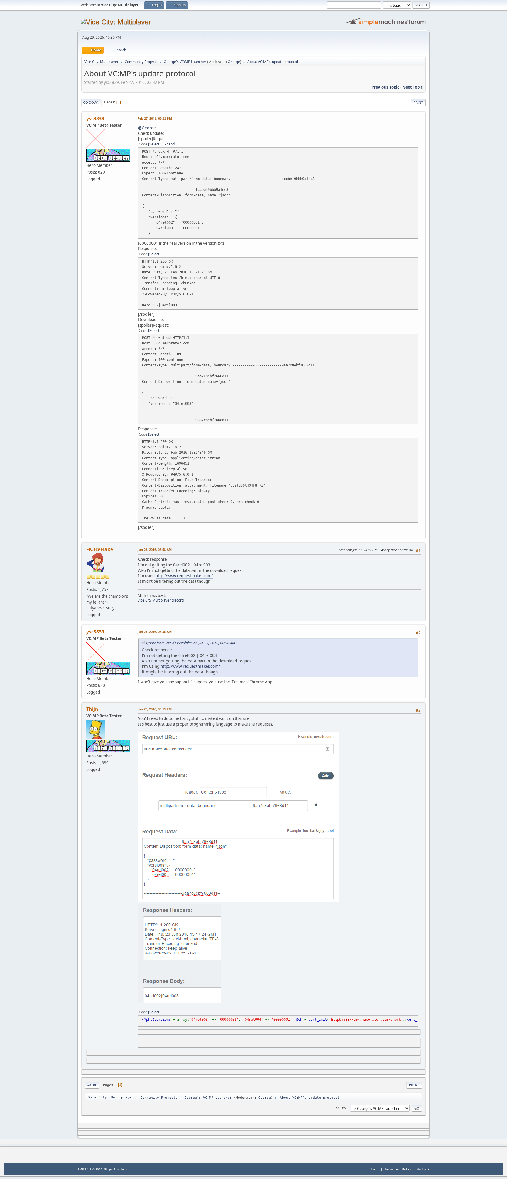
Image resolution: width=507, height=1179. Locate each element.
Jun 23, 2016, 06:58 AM (155, 549)
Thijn (92, 709)
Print (418, 102)
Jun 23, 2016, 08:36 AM (155, 631)
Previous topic (385, 87)
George (234, 61)
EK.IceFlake (99, 549)
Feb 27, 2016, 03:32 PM (155, 118)
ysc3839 (95, 118)
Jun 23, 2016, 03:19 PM (155, 709)
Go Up (92, 1085)
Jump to (339, 1108)
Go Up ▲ (423, 1169)
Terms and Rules (398, 1169)
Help (374, 1169)
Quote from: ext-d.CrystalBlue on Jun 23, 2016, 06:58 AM (190, 643)
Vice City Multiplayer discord (161, 600)
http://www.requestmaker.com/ (184, 575)
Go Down (91, 102)
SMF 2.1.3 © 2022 (89, 1169)
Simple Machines (115, 1169)
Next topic (412, 87)
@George (147, 127)
